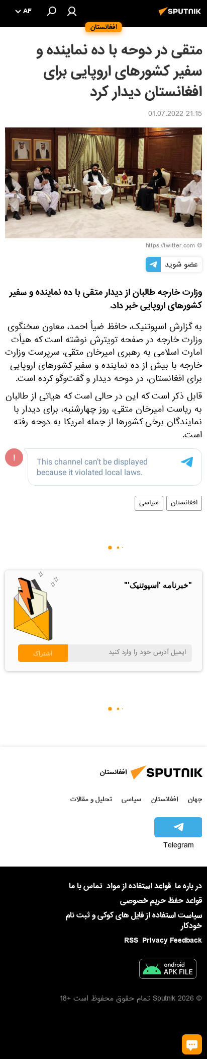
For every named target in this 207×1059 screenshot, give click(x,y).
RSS (131, 941)
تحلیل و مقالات (91, 799)
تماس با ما (85, 886)
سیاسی (149, 503)
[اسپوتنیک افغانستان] (181, 17)
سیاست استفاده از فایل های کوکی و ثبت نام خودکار (134, 920)
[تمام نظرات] (192, 1044)
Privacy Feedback (172, 941)
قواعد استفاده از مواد (139, 886)
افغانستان (184, 503)
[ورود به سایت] (72, 11)
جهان (195, 799)
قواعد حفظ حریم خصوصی (161, 901)
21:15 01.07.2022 (175, 115)
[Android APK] (168, 971)
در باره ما (188, 886)
